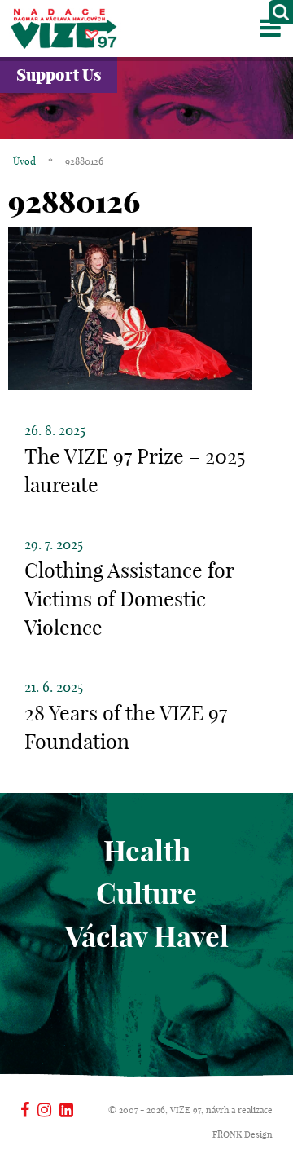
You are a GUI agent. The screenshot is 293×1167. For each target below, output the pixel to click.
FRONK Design (242, 1134)
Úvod (24, 161)
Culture (146, 893)
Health (146, 851)
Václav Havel (147, 936)
